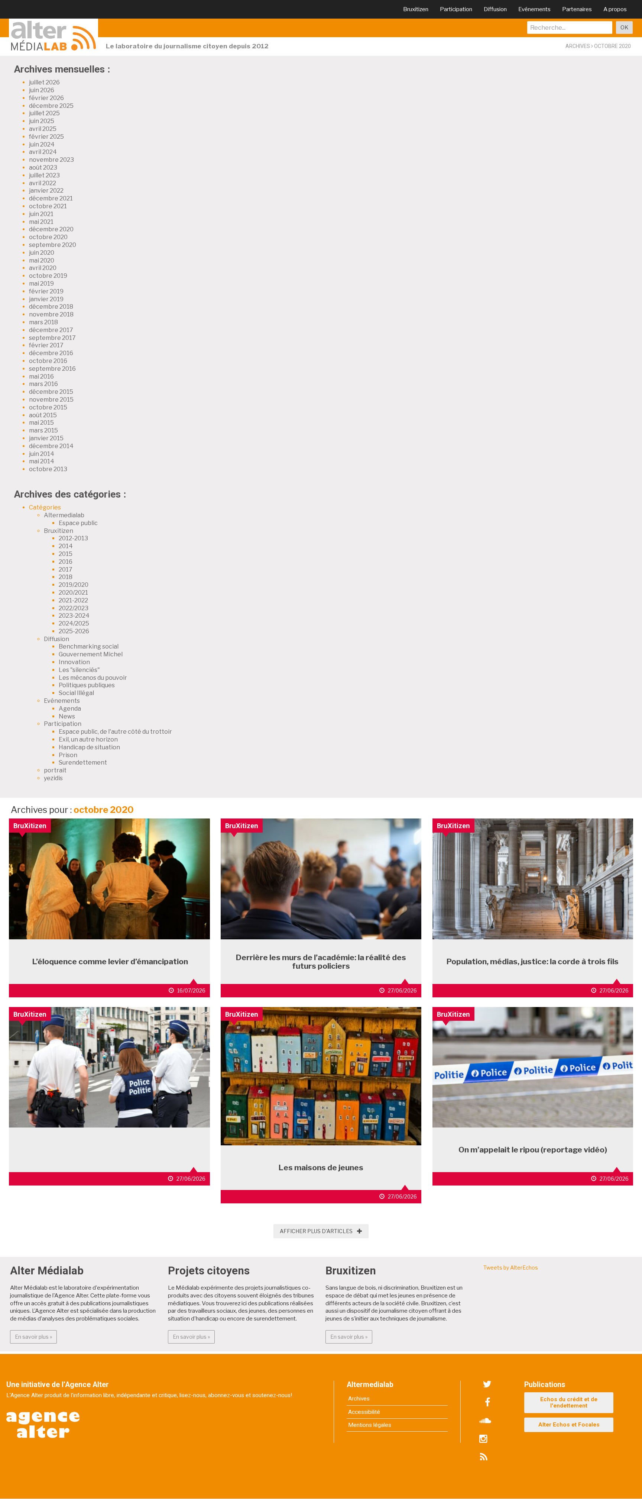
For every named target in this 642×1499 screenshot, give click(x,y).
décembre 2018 (51, 306)
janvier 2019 (46, 299)
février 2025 (46, 136)
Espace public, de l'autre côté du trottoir (115, 731)
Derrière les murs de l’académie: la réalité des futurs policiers (321, 962)
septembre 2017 (52, 337)
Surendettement (83, 762)
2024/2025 (74, 623)
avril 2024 (43, 151)
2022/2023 (73, 608)
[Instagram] (483, 1439)
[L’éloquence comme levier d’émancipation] (109, 878)
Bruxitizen (415, 9)
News (67, 716)
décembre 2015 (51, 391)
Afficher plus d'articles (321, 1231)
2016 (65, 561)
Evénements (534, 9)
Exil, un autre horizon (88, 739)
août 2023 (43, 167)
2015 (65, 553)
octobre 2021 (48, 206)
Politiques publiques (87, 685)
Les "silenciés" (79, 669)
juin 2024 (42, 144)
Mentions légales (369, 1425)
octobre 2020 (48, 237)
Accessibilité (364, 1412)
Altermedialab (64, 515)
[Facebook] (487, 1403)
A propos (615, 9)
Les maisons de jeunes (321, 1167)
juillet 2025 (44, 113)
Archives (359, 1398)
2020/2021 (73, 592)
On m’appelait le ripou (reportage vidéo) (532, 1149)
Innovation (74, 662)
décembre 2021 (51, 198)
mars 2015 (43, 430)
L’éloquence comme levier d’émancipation (109, 961)
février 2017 (46, 345)
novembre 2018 (51, 314)
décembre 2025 (51, 105)
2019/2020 (73, 584)
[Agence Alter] (43, 1420)
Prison (68, 755)
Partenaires (577, 9)
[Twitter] (487, 1384)
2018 (65, 576)
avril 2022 (42, 183)
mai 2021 (41, 221)
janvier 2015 (46, 438)
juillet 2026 (44, 82)
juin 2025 (41, 121)
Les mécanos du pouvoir (93, 677)
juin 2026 (41, 90)
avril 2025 (42, 128)
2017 (65, 569)
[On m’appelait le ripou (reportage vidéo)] (532, 1066)
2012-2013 (73, 538)
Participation (456, 9)
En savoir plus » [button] (36, 1336)
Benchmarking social (89, 646)
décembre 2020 (51, 229)
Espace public (78, 523)
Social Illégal (76, 693)
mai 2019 (41, 283)
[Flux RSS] (483, 1457)
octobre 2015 (48, 407)
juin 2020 (41, 252)
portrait (55, 770)
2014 (66, 546)
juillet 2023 (44, 175)
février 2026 (46, 98)
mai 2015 (41, 422)
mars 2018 (43, 322)
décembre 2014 (51, 446)
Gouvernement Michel (91, 654)
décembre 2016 (51, 353)
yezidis (53, 778)
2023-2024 (74, 615)
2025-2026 (74, 631)
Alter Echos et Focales (569, 1424)
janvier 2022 (46, 190)
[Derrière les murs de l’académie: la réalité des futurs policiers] (321, 878)
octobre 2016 (48, 360)
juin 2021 (41, 214)
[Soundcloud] (485, 1421)
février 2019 (46, 291)
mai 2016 (41, 376)
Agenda (70, 708)
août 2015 (43, 415)
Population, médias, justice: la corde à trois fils (533, 961)
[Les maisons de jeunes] (321, 1075)
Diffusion (495, 9)
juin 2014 (41, 453)
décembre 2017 (51, 330)
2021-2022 (73, 600)
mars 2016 (43, 383)
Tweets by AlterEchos (510, 1267)
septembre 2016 (52, 368)
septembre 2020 (52, 244)
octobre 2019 (48, 275)
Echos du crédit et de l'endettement (568, 1402)
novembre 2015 (51, 399)
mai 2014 (41, 461)
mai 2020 (41, 260)
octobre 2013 (48, 469)
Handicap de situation (89, 747)
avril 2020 (42, 267)
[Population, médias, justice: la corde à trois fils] (532, 878)
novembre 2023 (51, 159)
